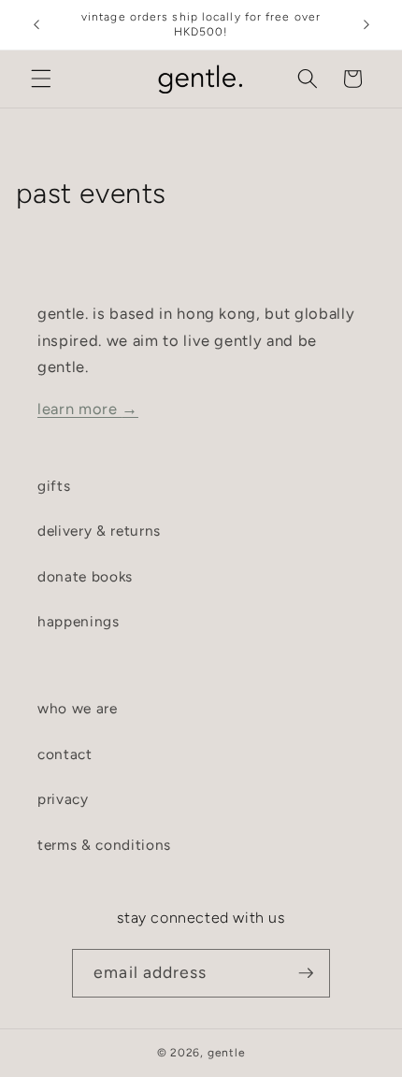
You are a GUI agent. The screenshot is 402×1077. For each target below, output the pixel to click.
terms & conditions (104, 845)
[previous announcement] (36, 25)
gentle (227, 1052)
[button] (41, 78)
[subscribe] (305, 973)
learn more (87, 408)
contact (65, 754)
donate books (85, 576)
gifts (53, 486)
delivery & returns (99, 530)
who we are (77, 708)
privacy (63, 799)
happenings (78, 621)
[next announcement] (366, 25)
